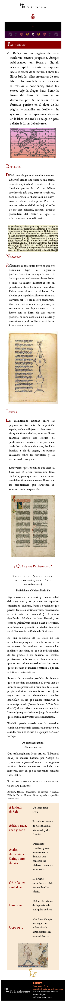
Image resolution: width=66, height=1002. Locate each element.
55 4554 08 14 (41, 986)
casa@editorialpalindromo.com (48, 989)
